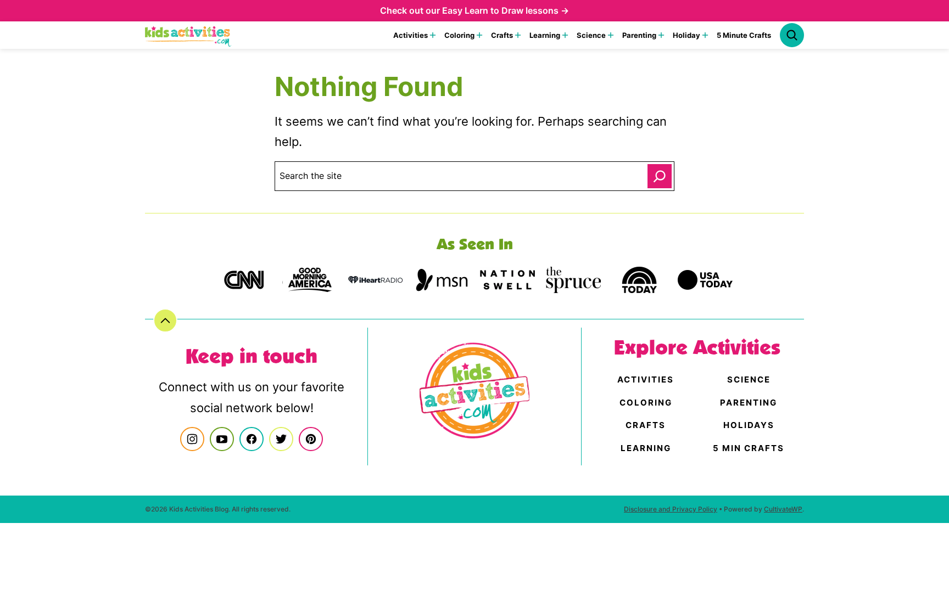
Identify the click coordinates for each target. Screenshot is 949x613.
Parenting (639, 35)
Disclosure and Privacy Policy (670, 509)
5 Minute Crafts (744, 35)
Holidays (748, 425)
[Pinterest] (311, 439)
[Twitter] (281, 439)
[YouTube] (222, 439)
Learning (544, 35)
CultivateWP (783, 509)
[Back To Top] (165, 320)
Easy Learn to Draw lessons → (505, 10)
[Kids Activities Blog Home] (188, 35)
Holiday (686, 35)
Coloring (459, 35)
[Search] (792, 35)
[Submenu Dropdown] (433, 35)
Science (591, 35)
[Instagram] (192, 439)
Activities (410, 35)
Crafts (502, 35)
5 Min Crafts (748, 448)
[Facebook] (251, 439)
